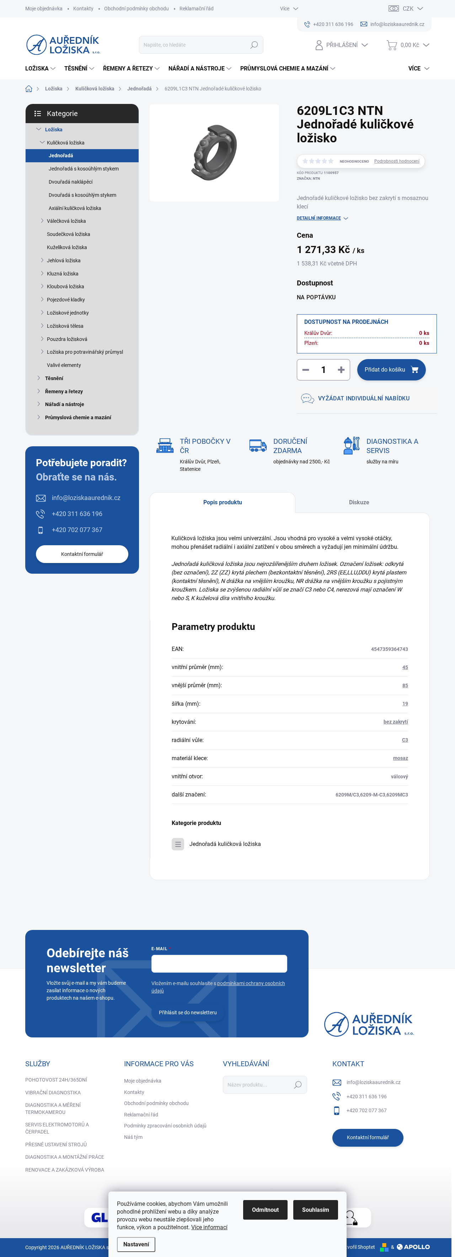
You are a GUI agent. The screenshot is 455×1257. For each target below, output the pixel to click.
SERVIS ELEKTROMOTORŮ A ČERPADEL (57, 1128)
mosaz (400, 758)
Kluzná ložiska (63, 274)
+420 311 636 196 (77, 513)
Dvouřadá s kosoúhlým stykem (82, 195)
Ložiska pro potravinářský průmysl (85, 352)
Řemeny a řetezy (64, 391)
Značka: (308, 178)
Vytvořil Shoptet (357, 1247)
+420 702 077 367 (77, 529)
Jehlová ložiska (64, 260)
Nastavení (136, 1244)
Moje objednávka (44, 8)
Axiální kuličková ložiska (75, 208)
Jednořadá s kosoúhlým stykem (84, 169)
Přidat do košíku (385, 369)
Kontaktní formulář (82, 554)
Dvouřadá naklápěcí (70, 182)
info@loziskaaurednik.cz (86, 497)
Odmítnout (265, 1209)
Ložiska (54, 129)
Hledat (254, 45)
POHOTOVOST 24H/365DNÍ (56, 1080)
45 (405, 667)
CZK (408, 8)
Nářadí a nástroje (64, 404)
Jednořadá (61, 155)
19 (405, 703)
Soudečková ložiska (68, 234)
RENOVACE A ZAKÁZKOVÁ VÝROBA (64, 1170)
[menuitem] (41, 68)
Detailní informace (319, 218)
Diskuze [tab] (359, 502)
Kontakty (83, 8)
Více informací (209, 1227)
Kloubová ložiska (65, 286)
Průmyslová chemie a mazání (78, 417)
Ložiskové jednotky (68, 313)
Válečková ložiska (66, 221)
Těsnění (54, 378)
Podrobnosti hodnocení (396, 161)
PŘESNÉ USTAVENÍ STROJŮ (56, 1144)
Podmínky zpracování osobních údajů (165, 1126)
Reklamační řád (197, 8)
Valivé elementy (64, 365)
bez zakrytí (396, 722)
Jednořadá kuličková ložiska (225, 844)
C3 (405, 740)
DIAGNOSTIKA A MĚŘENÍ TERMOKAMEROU (53, 1108)
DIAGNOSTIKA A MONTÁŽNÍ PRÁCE (64, 1157)
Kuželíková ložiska (67, 247)
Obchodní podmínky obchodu (136, 8)
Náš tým (133, 1137)
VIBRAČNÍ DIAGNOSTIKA (53, 1092)
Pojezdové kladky (66, 300)
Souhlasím (315, 1209)
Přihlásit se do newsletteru (188, 1012)
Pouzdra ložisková (67, 339)
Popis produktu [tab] (222, 502)
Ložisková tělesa (65, 326)
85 (405, 685)
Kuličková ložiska (66, 143)
